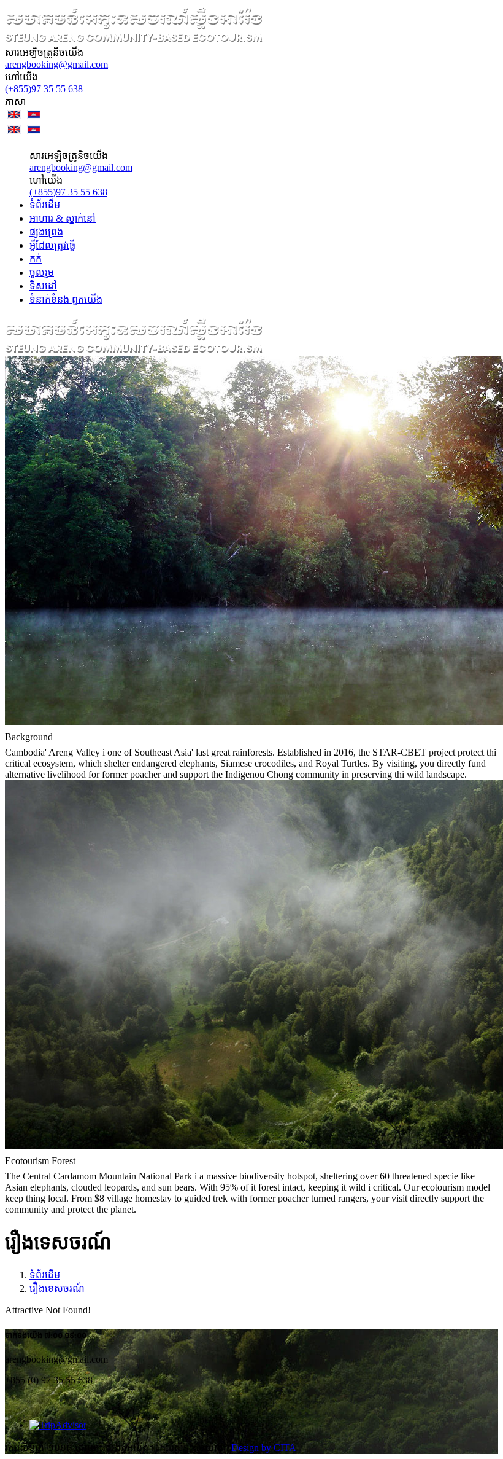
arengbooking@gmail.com (56, 64)
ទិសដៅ (43, 286)
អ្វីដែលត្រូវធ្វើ (52, 245)
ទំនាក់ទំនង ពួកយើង (65, 299)
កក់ (35, 259)
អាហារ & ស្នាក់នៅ (62, 218)
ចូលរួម (41, 272)
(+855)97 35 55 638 (44, 89)
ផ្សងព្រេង (46, 232)
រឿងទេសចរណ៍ (57, 1288)
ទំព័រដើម (44, 205)
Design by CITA (263, 1447)
